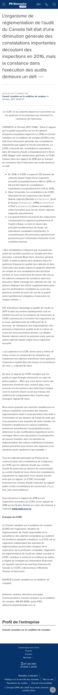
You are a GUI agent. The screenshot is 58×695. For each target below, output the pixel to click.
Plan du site (48, 679)
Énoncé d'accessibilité (42, 683)
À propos (28, 654)
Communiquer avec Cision (28, 647)
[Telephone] (46, 4)
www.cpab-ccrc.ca (21, 508)
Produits (28, 651)
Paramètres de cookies (17, 683)
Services (27, 657)
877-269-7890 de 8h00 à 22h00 (28, 665)
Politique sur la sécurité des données (22, 679)
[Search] (54, 4)
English (41, 76)
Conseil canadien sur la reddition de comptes (26, 629)
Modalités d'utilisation (28, 675)
